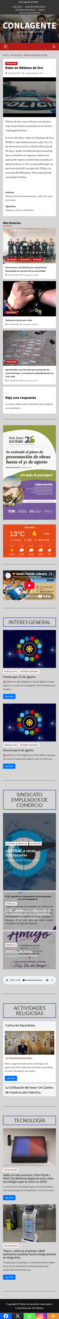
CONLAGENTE (29, 25)
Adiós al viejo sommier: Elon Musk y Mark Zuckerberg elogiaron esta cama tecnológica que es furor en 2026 (28, 1178)
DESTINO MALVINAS (25, 9)
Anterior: (29, 196)
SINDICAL (22, 843)
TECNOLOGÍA (10, 1170)
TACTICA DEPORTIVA (30, 13)
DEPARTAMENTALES (35, 6)
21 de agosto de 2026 (31, 275)
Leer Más (9, 696)
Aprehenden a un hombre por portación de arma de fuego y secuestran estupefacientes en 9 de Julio (29, 373)
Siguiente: (19, 208)
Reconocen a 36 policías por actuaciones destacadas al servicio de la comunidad (26, 269)
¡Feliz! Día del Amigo (19, 951)
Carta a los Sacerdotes (20, 1025)
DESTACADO (12, 259)
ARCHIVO (18, 6)
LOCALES (10, 843)
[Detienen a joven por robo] (29, 298)
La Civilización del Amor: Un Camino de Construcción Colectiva (29, 1090)
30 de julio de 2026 (30, 380)
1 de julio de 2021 (32, 73)
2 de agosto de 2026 (30, 324)
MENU (41, 9)
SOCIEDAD (37, 259)
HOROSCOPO (11, 671)
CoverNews (21, 1307)
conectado (33, 404)
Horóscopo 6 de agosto (18, 750)
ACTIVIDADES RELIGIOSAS (19, 1058)
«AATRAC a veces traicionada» (20, 853)
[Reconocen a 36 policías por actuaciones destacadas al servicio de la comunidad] (29, 246)
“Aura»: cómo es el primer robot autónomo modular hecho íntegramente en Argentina (29, 1254)
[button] (5, 46)
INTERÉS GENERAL (29, 671)
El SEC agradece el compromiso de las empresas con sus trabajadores (28, 912)
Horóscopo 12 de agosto (19, 676)
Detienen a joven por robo (18, 320)
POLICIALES (11, 63)
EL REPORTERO (14, 73)
